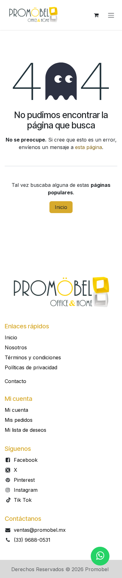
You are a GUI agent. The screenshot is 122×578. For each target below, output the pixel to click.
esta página (88, 147)
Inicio (61, 207)
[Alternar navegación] (111, 15)
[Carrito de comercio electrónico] (96, 15)
